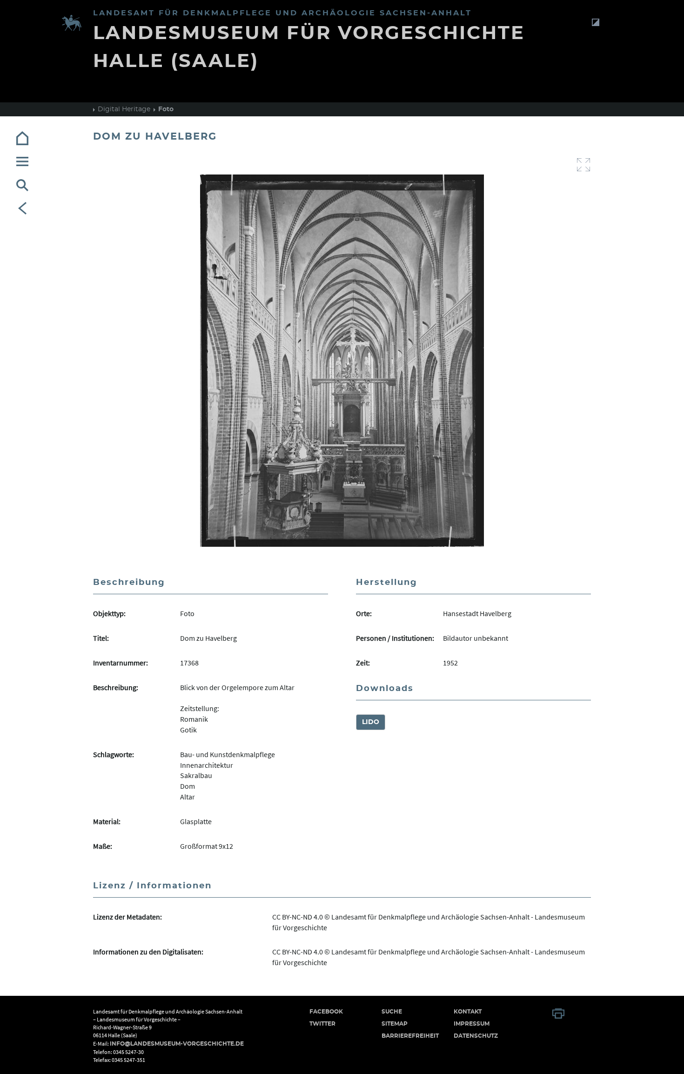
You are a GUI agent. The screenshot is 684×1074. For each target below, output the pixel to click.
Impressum (472, 1024)
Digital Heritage (124, 109)
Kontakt (468, 1011)
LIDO (370, 722)
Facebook (326, 1011)
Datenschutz (476, 1036)
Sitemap (395, 1024)
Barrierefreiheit (410, 1036)
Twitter (322, 1024)
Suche (392, 1011)
